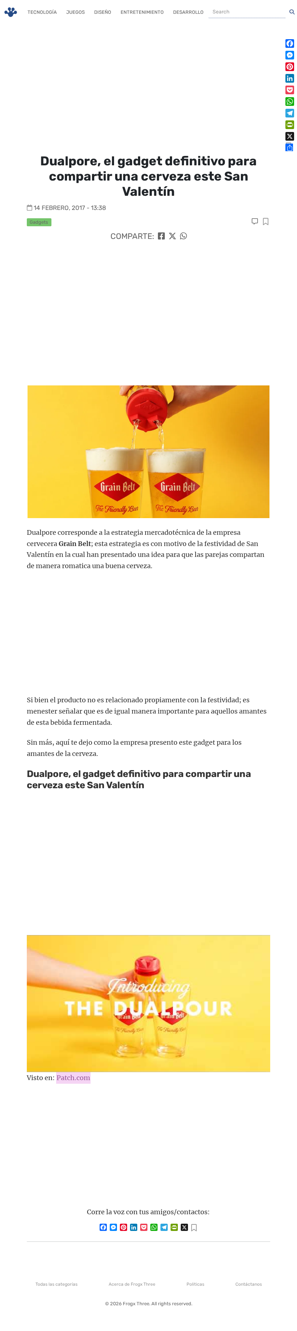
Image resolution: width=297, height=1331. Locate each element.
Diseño (102, 12)
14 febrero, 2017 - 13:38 (70, 207)
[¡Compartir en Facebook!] (161, 236)
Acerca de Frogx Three (132, 1284)
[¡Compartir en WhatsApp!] (183, 236)
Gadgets (39, 222)
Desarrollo (188, 12)
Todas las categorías (56, 1284)
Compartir (265, 222)
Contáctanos (248, 1284)
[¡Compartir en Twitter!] (172, 236)
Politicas (195, 1284)
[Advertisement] (148, 87)
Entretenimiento (142, 12)
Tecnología (42, 12)
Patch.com (73, 1078)
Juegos (75, 12)
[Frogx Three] (10, 12)
